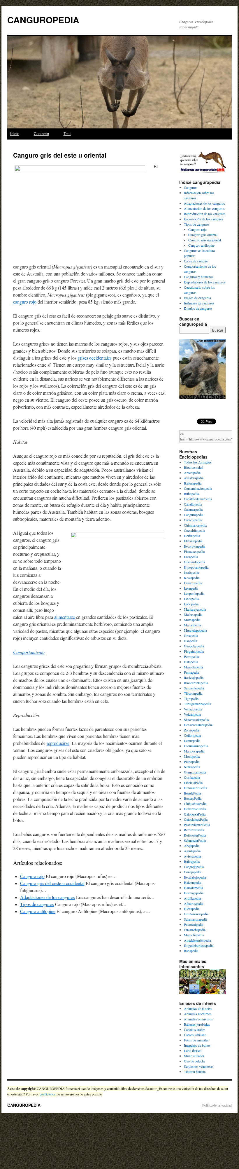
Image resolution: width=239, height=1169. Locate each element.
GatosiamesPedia (196, 819)
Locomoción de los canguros (204, 219)
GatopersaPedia (194, 814)
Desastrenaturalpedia (198, 724)
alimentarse (65, 617)
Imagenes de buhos (197, 1045)
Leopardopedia (194, 593)
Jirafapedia (191, 572)
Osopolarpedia (194, 646)
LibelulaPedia (193, 782)
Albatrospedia (193, 903)
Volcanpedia (192, 714)
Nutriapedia (192, 766)
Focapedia (191, 556)
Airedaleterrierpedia (197, 940)
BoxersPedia (192, 798)
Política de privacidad (217, 1105)
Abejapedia (191, 845)
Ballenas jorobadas (197, 1024)
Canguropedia (193, 514)
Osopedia (190, 640)
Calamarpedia (193, 509)
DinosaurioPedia (195, 787)
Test (67, 134)
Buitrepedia (192, 861)
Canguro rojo (32, 876)
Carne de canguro (196, 261)
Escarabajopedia (195, 877)
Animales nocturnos (198, 1013)
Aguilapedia (192, 851)
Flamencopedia (194, 551)
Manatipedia (192, 625)
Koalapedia (191, 577)
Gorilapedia (192, 777)
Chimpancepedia (195, 525)
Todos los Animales (197, 462)
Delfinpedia (192, 535)
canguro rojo (24, 302)
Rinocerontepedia (196, 682)
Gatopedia (191, 661)
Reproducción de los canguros (205, 213)
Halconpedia (192, 882)
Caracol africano (195, 1034)
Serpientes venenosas (198, 1066)
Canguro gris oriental (202, 234)
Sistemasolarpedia (196, 719)
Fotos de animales (196, 1040)
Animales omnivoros (198, 1019)
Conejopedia (192, 872)
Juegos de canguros (197, 297)
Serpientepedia (194, 688)
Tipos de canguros (37, 904)
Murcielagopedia (195, 630)
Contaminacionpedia (198, 488)
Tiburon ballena (194, 1071)
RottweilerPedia (195, 835)
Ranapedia (191, 950)
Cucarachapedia (194, 929)
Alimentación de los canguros (204, 208)
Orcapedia (191, 635)
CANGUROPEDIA (43, 19)
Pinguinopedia (194, 651)
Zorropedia (191, 730)
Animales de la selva (198, 1008)
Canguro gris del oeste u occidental (52, 883)
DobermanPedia (195, 808)
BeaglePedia (192, 793)
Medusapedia (193, 614)
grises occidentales (95, 358)
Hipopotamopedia (196, 567)
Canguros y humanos (198, 276)
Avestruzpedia (193, 477)
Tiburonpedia (193, 693)
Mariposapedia (194, 751)
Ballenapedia (192, 483)
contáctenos (48, 1094)
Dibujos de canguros (198, 308)
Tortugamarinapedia (197, 703)
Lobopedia (191, 604)
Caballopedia (193, 504)
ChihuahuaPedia (195, 803)
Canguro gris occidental (204, 240)
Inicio (14, 134)
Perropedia (191, 656)
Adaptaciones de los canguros (47, 897)
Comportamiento (29, 652)
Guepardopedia (194, 562)
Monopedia (192, 756)
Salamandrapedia (195, 919)
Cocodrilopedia (194, 530)
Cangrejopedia (194, 866)
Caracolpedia (193, 520)
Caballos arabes (194, 1029)
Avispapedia (192, 856)
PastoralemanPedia (197, 824)
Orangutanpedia (195, 772)
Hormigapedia (193, 893)
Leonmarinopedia (196, 745)
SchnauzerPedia (195, 840)
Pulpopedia (191, 761)
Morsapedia (192, 619)
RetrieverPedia (194, 829)
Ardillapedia (192, 898)
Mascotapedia (193, 667)
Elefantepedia (193, 541)
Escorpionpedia (194, 546)
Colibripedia (192, 735)
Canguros (190, 187)
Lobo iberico (192, 1050)
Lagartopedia (193, 583)
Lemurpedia (192, 740)
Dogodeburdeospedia (198, 945)
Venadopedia (193, 709)
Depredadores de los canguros (205, 282)
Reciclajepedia (193, 677)
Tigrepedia (191, 698)
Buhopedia (191, 493)
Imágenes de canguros (199, 303)
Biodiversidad (193, 467)
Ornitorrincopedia (196, 914)
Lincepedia (191, 598)
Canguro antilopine (37, 911)
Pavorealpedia (193, 924)
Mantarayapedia (195, 609)
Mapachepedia (194, 935)
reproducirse (58, 743)
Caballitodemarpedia (198, 498)
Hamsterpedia (193, 887)
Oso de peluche (194, 1061)
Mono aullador (194, 1055)
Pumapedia (191, 672)
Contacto (41, 134)
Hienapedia (191, 908)
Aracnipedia (192, 472)
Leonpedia (191, 588)
